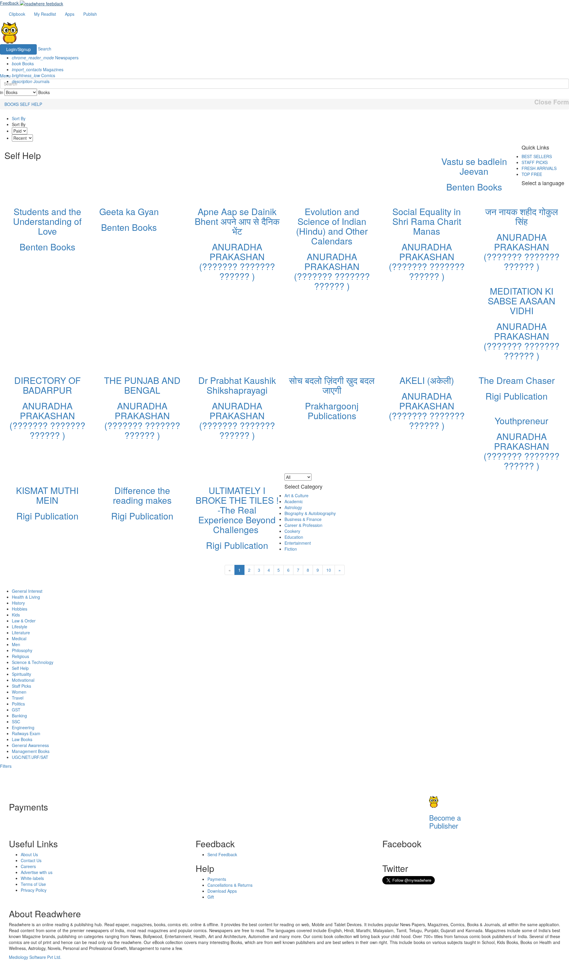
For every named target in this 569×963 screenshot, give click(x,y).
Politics (18, 704)
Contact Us (31, 860)
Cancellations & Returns (229, 885)
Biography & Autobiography (310, 513)
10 (328, 570)
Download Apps (222, 891)
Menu (5, 76)
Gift (210, 897)
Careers (28, 866)
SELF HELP (31, 104)
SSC (16, 721)
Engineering (23, 727)
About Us (29, 854)
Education (293, 537)
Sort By (18, 118)
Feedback (9, 3)
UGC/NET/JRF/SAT (30, 757)
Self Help (20, 668)
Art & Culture (296, 495)
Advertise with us (36, 872)
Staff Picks (21, 686)
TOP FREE (532, 174)
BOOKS (11, 104)
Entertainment (297, 543)
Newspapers (45, 58)
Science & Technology (32, 662)
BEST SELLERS (537, 156)
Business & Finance (303, 519)
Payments (216, 879)
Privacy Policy (34, 890)
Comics (33, 75)
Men (16, 644)
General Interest (27, 591)
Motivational (23, 680)
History (18, 603)
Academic (293, 501)
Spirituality (21, 674)
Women (19, 692)
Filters (6, 766)
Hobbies (19, 609)
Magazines (37, 69)
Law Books (22, 739)
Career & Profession (303, 525)
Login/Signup (18, 49)
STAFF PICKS (535, 162)
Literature (21, 632)
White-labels (32, 878)
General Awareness (30, 745)
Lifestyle (19, 627)
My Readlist (45, 14)
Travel (17, 698)
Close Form (551, 102)
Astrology (293, 507)
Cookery (292, 531)
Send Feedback (222, 854)
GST (16, 710)
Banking (19, 716)
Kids (16, 615)
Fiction (290, 549)
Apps (69, 14)
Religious (20, 656)
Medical (19, 638)
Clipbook (17, 14)
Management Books (30, 751)
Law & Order (24, 621)
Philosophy (22, 650)
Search (44, 49)
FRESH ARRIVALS (539, 168)
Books (23, 63)
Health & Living (26, 597)
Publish (90, 14)
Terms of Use (33, 884)
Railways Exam (26, 733)
